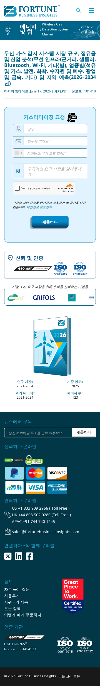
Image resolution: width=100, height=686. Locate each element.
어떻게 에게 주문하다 (22, 614)
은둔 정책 (12, 608)
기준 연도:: (75, 381)
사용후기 (12, 595)
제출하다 (50, 222)
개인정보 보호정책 (39, 207)
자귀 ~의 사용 (16, 602)
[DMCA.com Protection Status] (14, 458)
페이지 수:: (75, 393)
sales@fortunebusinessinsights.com (45, 531)
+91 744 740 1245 (39, 521)
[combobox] (18, 153)
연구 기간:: (25, 381)
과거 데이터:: (25, 393)
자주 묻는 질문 (17, 589)
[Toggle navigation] (91, 10)
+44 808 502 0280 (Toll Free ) (44, 514)
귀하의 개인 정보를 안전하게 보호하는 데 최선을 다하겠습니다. (49, 205)
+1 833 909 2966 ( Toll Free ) (43, 508)
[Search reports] (78, 10)
